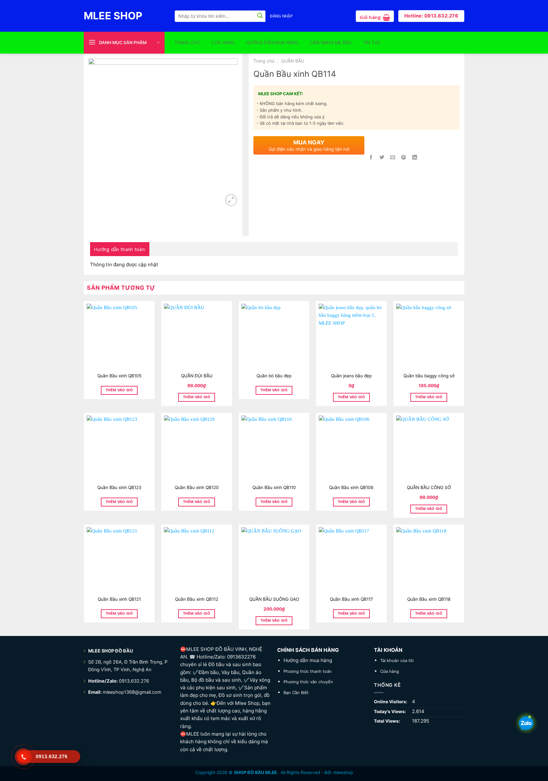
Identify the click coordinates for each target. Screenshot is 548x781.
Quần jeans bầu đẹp (351, 375)
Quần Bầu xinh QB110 (274, 487)
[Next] (226, 125)
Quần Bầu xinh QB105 (119, 375)
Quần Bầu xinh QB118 (428, 599)
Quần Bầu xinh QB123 (119, 487)
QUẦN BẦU (292, 60)
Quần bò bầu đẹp (274, 375)
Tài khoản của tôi (397, 660)
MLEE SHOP (113, 16)
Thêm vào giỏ (119, 390)
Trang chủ (187, 42)
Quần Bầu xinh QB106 (351, 487)
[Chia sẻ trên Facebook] (371, 157)
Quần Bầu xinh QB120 (197, 487)
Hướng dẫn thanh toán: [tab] (120, 249)
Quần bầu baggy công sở (428, 375)
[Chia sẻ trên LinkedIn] (415, 157)
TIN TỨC (372, 42)
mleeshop (343, 772)
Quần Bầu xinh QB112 (196, 599)
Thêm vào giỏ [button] (196, 397)
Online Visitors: (391, 701)
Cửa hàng (222, 42)
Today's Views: (390, 711)
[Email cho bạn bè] (393, 157)
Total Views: (387, 721)
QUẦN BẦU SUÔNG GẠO (274, 599)
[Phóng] (231, 200)
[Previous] (99, 125)
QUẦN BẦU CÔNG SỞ (429, 487)
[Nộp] (259, 16)
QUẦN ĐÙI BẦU (196, 375)
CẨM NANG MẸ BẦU (331, 42)
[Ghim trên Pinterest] (403, 157)
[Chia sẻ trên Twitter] (382, 157)
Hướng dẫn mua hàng (272, 42)
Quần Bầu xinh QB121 (119, 599)
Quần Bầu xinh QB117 (351, 599)
